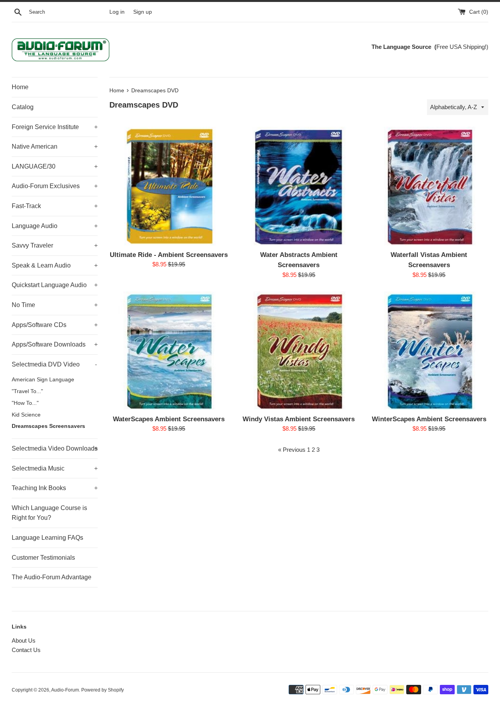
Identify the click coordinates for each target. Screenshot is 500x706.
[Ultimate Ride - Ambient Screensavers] (168, 186)
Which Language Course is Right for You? (49, 513)
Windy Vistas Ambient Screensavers (299, 418)
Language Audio (55, 226)
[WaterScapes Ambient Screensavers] (168, 350)
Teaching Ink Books (55, 488)
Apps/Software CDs (55, 325)
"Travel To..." (27, 391)
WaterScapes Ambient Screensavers (169, 418)
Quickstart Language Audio (55, 285)
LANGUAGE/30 (55, 166)
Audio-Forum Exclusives (55, 186)
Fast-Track (55, 206)
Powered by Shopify (102, 690)
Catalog (23, 107)
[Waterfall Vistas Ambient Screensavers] (429, 186)
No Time (55, 305)
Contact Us (26, 650)
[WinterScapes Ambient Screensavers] (429, 350)
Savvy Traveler (55, 245)
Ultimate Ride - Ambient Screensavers (169, 254)
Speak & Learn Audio (55, 265)
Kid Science (26, 415)
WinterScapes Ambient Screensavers (429, 418)
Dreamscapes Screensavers (48, 426)
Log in (117, 12)
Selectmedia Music (55, 468)
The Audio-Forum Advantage (51, 577)
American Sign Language (43, 380)
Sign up (142, 12)
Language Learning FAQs (47, 537)
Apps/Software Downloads (55, 344)
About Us (24, 640)
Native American (55, 146)
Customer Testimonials (43, 557)
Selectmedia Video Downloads (55, 448)
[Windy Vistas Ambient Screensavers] (298, 350)
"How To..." (25, 403)
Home (20, 87)
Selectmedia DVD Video (54, 364)
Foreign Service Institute (55, 127)
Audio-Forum (65, 690)
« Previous (291, 449)
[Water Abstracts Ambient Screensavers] (298, 186)
